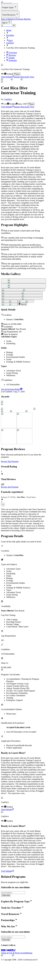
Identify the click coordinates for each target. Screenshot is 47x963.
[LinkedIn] (12, 950)
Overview (13, 52)
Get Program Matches (22, 19)
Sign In (5, 23)
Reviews (12, 55)
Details (12, 58)
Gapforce (10, 43)
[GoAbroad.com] (6, 2)
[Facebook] (2, 950)
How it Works (7, 19)
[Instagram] (6, 950)
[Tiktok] (15, 950)
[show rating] (3, 504)
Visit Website (6, 77)
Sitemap (29, 953)
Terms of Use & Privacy (11, 953)
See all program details (10, 389)
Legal (23, 953)
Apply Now (29, 77)
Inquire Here (19, 77)
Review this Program (9, 461)
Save (17, 74)
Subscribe (6, 895)
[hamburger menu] (14, 25)
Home (8, 30)
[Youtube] (8, 950)
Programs (13, 60)
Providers (10, 35)
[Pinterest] (10, 950)
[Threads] (4, 950)
